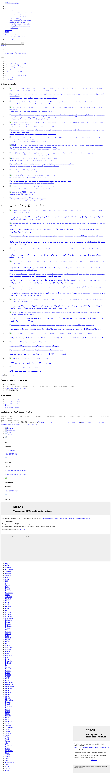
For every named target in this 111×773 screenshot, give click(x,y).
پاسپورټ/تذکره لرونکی (20, 26)
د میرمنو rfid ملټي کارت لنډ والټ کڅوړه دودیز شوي (34, 346)
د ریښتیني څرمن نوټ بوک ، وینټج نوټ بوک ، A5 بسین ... (33, 103)
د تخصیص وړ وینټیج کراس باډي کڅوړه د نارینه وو (31, 188)
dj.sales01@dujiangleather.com (15, 388)
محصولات (8, 8)
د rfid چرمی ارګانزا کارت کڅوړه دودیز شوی (30, 362)
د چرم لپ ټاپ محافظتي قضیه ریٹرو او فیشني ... (29, 141)
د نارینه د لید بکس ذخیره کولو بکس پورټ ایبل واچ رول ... (34, 166)
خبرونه (8, 30)
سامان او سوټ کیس (17, 22)
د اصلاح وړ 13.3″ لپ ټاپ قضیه (21, 194)
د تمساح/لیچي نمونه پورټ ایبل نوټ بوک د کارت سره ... (33, 134)
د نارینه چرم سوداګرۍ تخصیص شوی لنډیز (27, 200)
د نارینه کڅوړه (53, 422)
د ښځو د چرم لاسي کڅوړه (33, 423)
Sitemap (41, 422)
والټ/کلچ (14, 28)
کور (6, 6)
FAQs (7, 32)
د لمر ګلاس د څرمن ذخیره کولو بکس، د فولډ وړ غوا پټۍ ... (34, 90)
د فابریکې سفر (16, 37)
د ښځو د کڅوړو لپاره (19, 16)
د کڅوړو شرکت (102, 422)
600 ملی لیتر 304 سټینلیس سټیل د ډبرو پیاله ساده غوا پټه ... (36, 149)
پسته (12, 10)
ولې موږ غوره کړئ (17, 36)
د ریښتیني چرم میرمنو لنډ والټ (25, 371)
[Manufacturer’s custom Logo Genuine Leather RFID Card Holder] (36, 350)
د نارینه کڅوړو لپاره (19, 14)
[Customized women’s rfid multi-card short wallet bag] (33, 341)
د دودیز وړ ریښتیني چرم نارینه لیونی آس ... (29, 177)
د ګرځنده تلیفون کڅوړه (20, 24)
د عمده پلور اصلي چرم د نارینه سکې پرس (27, 171)
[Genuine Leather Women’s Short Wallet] (24, 367)
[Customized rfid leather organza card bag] (29, 358)
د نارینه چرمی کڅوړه (70, 422)
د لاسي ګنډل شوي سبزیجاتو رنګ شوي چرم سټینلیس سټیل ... (33, 98)
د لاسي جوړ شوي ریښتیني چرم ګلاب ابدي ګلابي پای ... (31, 154)
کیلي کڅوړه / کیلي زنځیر (20, 20)
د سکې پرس (16, 424)
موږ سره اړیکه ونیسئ (14, 39)
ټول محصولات (6, 424)
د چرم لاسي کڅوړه (88, 422)
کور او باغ (14, 18)
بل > (14, 375)
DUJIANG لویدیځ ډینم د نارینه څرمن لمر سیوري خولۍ (33, 160)
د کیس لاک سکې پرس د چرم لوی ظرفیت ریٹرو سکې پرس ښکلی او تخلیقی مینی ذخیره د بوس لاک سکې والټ (56, 337)
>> (11, 375)
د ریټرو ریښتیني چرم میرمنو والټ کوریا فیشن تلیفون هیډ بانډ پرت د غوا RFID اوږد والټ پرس (56, 329)
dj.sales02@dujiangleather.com (15, 474)
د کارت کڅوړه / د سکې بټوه (21, 12)
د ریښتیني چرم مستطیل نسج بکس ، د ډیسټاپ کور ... (31, 111)
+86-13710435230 (11, 450)
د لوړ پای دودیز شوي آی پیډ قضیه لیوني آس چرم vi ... (32, 183)
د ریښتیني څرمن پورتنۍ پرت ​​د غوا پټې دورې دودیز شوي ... (34, 126)
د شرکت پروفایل (12, 34)
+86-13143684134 (11, 454)
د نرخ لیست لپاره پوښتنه (12, 420)
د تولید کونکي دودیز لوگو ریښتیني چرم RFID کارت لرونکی (38, 354)
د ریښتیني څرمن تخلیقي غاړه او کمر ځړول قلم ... (31, 118)
